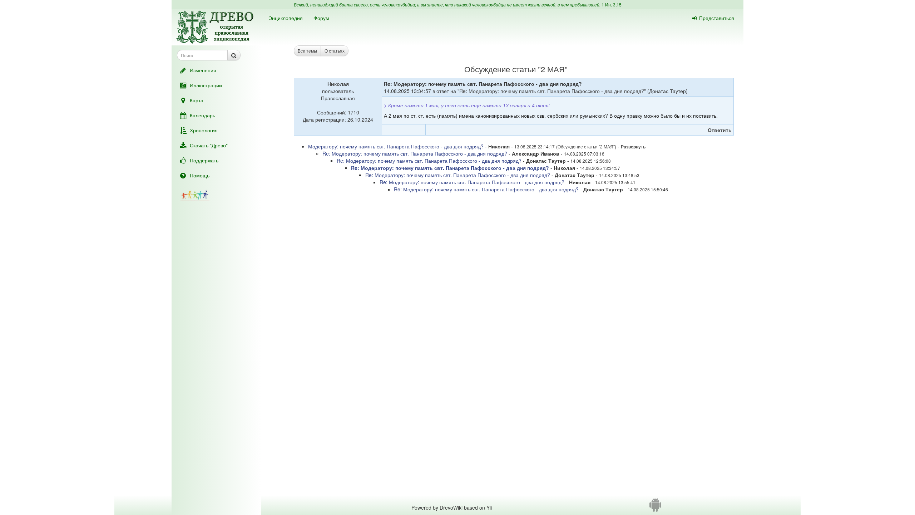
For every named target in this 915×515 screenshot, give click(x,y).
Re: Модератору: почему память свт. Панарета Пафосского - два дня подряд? (551, 90)
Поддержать (204, 160)
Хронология (204, 130)
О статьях (335, 51)
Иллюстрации (206, 85)
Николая (338, 83)
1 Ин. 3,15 (612, 4)
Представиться (716, 17)
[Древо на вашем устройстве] (655, 507)
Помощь (199, 175)
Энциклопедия (285, 17)
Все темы (307, 51)
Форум (321, 17)
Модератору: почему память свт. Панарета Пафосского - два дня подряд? (396, 146)
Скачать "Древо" (209, 145)
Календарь (202, 115)
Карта (196, 100)
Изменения (203, 70)
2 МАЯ (553, 68)
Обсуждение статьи (500, 68)
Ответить (720, 129)
